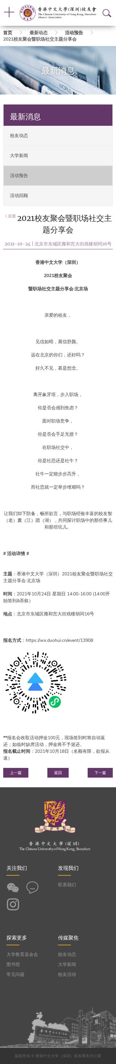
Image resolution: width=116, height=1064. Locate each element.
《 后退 (9, 216)
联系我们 (67, 885)
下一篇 (100, 772)
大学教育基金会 (22, 954)
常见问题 (15, 974)
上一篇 (16, 772)
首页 (7, 33)
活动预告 (74, 33)
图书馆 (13, 964)
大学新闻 (19, 156)
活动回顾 (19, 196)
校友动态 (19, 136)
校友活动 (67, 974)
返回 (58, 772)
